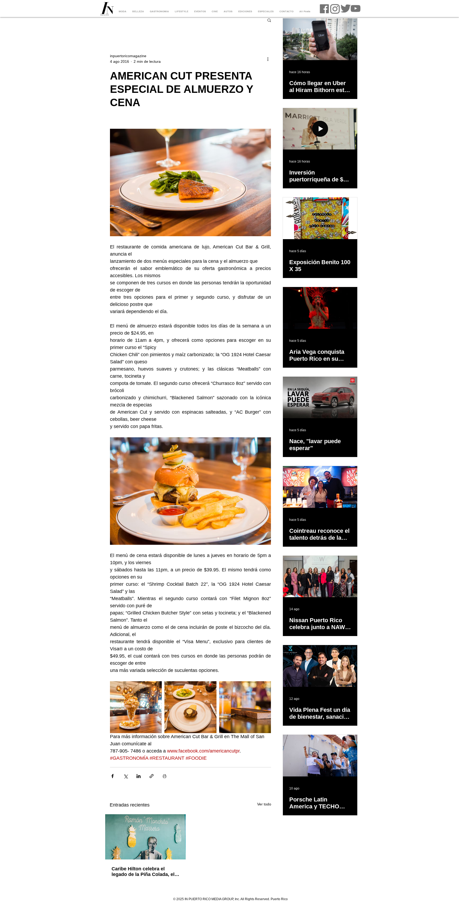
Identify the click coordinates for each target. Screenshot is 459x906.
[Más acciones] (268, 59)
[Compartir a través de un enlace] (151, 776)
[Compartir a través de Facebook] (112, 776)
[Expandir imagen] (136, 707)
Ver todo (264, 804)
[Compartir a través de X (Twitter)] (125, 776)
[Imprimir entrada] (164, 776)
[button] (269, 20)
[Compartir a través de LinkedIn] (138, 776)
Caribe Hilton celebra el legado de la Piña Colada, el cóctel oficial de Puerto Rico (144, 871)
